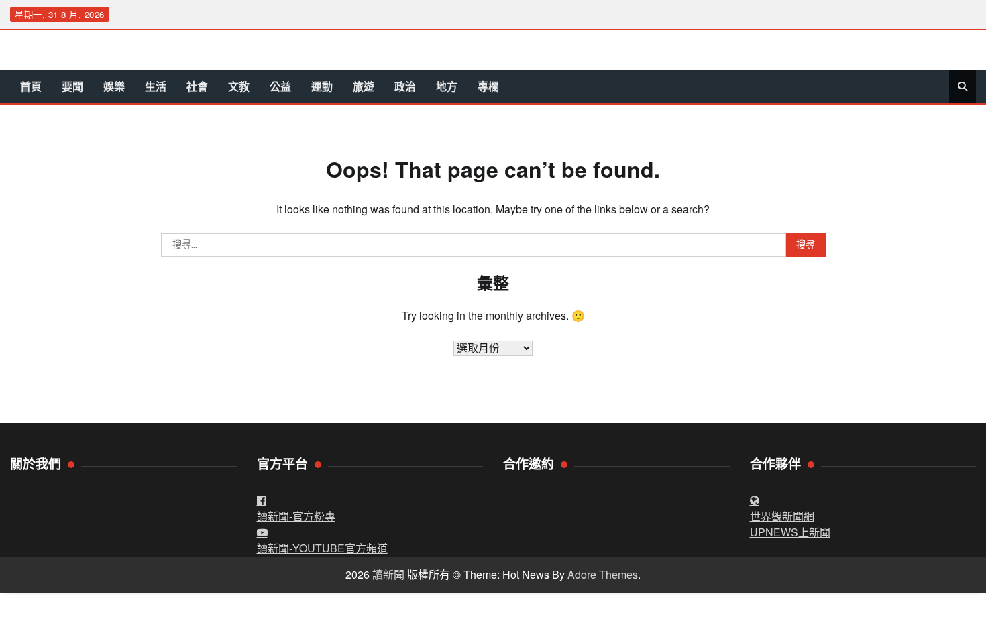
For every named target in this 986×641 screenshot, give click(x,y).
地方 (446, 86)
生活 (155, 86)
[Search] (962, 86)
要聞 (72, 86)
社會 (197, 86)
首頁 (31, 86)
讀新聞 (388, 574)
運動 (322, 86)
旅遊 (363, 86)
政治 (405, 86)
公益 (280, 86)
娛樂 (114, 86)
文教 (239, 86)
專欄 (488, 86)
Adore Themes (602, 574)
